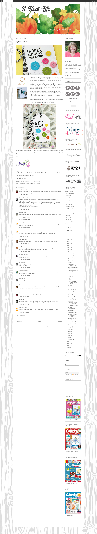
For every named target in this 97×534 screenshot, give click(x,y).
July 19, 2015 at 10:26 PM (24, 290)
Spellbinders (68, 215)
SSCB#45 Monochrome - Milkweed (72, 286)
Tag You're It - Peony (72, 312)
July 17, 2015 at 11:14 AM (24, 219)
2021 (68, 239)
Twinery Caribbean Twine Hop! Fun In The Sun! (72, 282)
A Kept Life (28, 9)
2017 (68, 247)
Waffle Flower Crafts (70, 223)
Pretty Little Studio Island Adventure (72, 319)
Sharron (21, 284)
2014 (68, 341)
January (70, 339)
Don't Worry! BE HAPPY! (71, 275)
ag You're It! (59, 83)
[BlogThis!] (35, 181)
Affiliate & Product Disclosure (63, 35)
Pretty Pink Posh (69, 208)
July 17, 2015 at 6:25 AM (24, 194)
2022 (68, 237)
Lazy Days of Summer (73, 305)
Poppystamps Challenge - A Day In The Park (73, 326)
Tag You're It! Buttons (73, 292)
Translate (76, 374)
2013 (68, 343)
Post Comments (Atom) (42, 326)
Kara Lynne (21, 239)
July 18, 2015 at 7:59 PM (24, 282)
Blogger (51, 524)
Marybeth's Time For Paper (36, 92)
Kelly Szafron (22, 307)
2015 (68, 251)
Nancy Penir (22, 246)
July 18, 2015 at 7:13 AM (24, 227)
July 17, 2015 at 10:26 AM (24, 209)
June (69, 329)
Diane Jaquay (22, 222)
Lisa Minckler (22, 197)
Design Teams (34, 35)
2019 (68, 243)
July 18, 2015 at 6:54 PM (24, 275)
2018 (68, 245)
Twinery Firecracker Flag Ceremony (72, 322)
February (70, 337)
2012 (68, 345)
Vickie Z (21, 262)
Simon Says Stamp (69, 213)
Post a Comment (21, 315)
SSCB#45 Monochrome (71, 308)
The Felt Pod (68, 219)
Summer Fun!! (71, 294)
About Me (25, 35)
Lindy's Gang (68, 197)
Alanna (20, 292)
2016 (68, 249)
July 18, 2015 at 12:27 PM (24, 243)
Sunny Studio (68, 217)
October (70, 256)
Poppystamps (22, 183)
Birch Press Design (69, 193)
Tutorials (51, 35)
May (69, 331)
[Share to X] (37, 181)
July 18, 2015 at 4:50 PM (24, 259)
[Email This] (34, 181)
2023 (68, 235)
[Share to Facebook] (38, 181)
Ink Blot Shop (68, 195)
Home (18, 35)
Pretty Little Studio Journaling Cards (72, 290)
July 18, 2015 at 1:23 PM (24, 251)
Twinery (27, 183)
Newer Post (19, 321)
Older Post (59, 321)
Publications (43, 35)
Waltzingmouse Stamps (35, 183)
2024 (68, 234)
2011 (68, 347)
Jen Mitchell (22, 254)
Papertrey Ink (68, 199)
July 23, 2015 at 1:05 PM (24, 312)
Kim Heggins (22, 270)
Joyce (20, 299)
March (69, 335)
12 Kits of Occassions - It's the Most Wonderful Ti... (73, 272)
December (70, 253)
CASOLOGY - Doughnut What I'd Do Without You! (72, 302)
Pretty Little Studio (69, 206)
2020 (68, 241)
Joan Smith (21, 189)
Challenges (75, 35)
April (69, 333)
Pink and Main (68, 202)
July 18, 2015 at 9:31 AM (24, 236)
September (70, 258)
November (70, 255)
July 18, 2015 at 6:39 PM (24, 267)
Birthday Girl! (71, 310)
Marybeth (21, 212)
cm (19, 230)
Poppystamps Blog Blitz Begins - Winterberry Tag (72, 298)
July (69, 262)
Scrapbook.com (69, 210)
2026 (68, 230)
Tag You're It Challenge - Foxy (72, 265)
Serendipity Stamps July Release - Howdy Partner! (72, 315)
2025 (68, 232)
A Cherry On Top (69, 191)
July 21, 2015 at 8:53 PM (24, 304)
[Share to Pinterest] (39, 181)
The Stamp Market (69, 221)
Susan (20, 278)
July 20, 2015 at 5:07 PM (24, 296)
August (70, 260)
